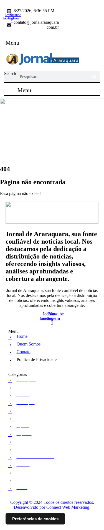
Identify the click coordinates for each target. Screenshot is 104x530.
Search (10, 73)
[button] (12, 43)
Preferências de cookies (35, 518)
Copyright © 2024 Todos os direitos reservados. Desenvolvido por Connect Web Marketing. (52, 505)
